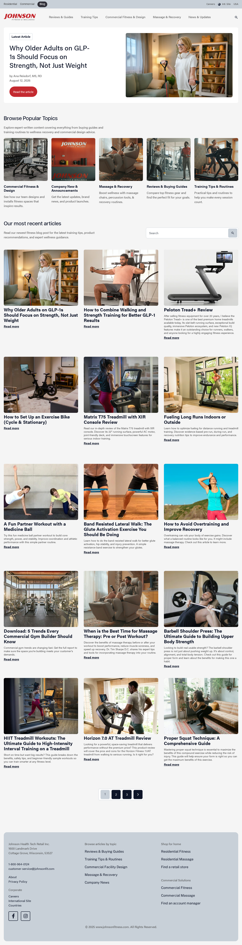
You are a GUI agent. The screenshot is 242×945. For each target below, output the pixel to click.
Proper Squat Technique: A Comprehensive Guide (192, 740)
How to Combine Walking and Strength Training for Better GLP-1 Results (119, 314)
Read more (11, 326)
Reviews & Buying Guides (167, 186)
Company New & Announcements (64, 188)
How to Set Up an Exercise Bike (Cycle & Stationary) (37, 419)
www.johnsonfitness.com (112, 927)
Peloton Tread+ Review (188, 309)
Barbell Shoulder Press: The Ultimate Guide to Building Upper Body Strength (199, 636)
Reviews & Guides (61, 17)
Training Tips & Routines (213, 186)
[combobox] (192, 233)
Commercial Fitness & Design (125, 17)
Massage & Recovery (167, 17)
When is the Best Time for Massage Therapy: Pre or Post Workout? (120, 633)
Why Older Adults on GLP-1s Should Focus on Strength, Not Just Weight (49, 56)
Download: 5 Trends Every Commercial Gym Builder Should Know (38, 636)
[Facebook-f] (13, 916)
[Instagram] (25, 916)
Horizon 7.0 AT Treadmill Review (117, 738)
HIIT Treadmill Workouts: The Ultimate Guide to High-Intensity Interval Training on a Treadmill (38, 743)
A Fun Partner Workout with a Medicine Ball (35, 526)
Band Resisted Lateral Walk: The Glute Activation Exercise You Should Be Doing (118, 528)
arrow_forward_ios (138, 794)
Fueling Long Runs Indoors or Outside (195, 419)
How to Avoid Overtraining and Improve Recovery (196, 526)
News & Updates (199, 17)
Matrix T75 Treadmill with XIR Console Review (115, 419)
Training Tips (89, 17)
